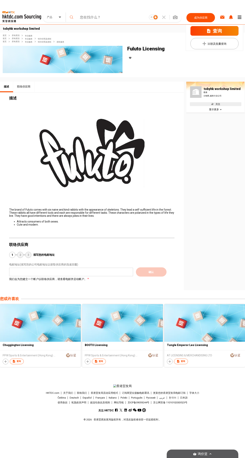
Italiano (113, 397)
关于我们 (68, 392)
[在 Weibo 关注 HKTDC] (130, 410)
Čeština (62, 397)
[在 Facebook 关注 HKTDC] (116, 410)
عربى (162, 397)
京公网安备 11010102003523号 (170, 402)
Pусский (150, 397)
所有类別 (16, 35)
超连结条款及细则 (100, 402)
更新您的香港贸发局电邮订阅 (169, 392)
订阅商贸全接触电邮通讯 (135, 392)
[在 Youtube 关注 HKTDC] (139, 410)
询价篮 (202, 454)
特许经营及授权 (44, 39)
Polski (124, 397)
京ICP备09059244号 (138, 402)
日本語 (184, 397)
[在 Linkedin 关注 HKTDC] (125, 410)
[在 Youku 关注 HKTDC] (144, 410)
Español (87, 397)
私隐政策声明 (78, 402)
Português (136, 397)
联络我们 (82, 392)
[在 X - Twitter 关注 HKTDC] (121, 410)
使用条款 (63, 402)
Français (100, 397)
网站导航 (119, 402)
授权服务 (60, 42)
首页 (5, 35)
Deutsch (74, 397)
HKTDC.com (52, 392)
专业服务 (29, 36)
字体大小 (194, 392)
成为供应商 (200, 17)
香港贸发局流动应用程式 (104, 392)
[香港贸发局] (122, 386)
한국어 (172, 397)
